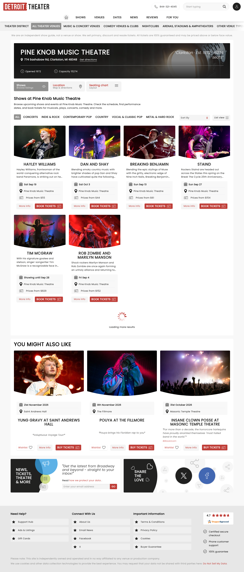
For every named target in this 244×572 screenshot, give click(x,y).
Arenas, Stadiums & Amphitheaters (188, 26)
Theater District (17, 26)
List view (219, 117)
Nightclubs (150, 26)
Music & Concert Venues (82, 26)
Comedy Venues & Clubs (121, 26)
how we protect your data (85, 480)
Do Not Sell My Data (215, 563)
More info (24, 206)
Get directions (88, 59)
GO (113, 486)
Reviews (152, 17)
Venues (99, 17)
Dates (117, 17)
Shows (80, 17)
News (134, 17)
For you (172, 17)
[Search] (225, 6)
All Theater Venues (46, 26)
